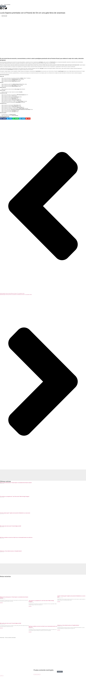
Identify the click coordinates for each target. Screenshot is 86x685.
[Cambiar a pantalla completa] (36, 674)
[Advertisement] (27, 51)
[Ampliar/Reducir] (34, 674)
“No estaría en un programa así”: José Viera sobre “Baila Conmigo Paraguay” (14, 496)
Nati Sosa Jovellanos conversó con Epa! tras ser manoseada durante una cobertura (16, 537)
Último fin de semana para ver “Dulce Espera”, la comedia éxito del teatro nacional (16, 482)
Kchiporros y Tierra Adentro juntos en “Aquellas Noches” (11, 551)
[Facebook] (1, 8)
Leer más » (1, 602)
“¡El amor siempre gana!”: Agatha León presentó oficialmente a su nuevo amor (15, 512)
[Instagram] (3, 8)
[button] (3, 119)
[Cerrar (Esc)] (39, 674)
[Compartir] (38, 674)
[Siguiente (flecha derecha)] (2, 675)
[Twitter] (6, 8)
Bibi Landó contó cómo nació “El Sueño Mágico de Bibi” (10, 526)
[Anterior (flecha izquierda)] (1, 675)
